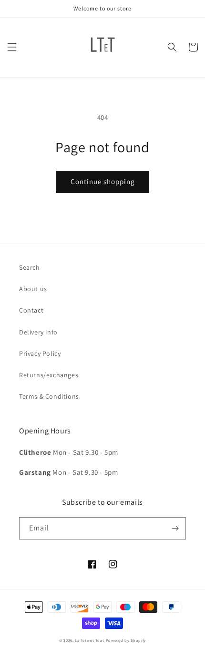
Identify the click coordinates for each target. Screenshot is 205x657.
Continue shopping (103, 181)
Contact (31, 310)
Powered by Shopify (126, 640)
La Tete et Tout (89, 640)
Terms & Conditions (49, 396)
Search (29, 267)
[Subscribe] (174, 528)
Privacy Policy (40, 353)
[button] (11, 47)
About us (33, 288)
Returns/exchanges (48, 375)
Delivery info (38, 332)
